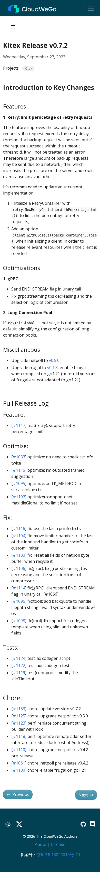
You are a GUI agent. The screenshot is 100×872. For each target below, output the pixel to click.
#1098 (19, 620)
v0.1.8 (52, 367)
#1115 (19, 470)
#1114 (19, 588)
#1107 (19, 497)
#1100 (19, 770)
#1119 (19, 672)
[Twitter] (19, 824)
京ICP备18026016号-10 (58, 854)
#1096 (19, 601)
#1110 (19, 749)
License (58, 844)
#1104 (19, 536)
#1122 (19, 665)
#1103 (19, 555)
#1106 (19, 568)
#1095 (19, 483)
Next (86, 795)
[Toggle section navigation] (13, 27)
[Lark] (8, 824)
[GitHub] (83, 824)
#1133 (19, 709)
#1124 (19, 658)
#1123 (19, 723)
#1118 (19, 736)
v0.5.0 (54, 360)
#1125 (19, 716)
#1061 (19, 763)
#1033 (19, 457)
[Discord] (92, 824)
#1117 (19, 425)
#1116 (19, 528)
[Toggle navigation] (91, 8)
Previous (17, 794)
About (41, 844)
